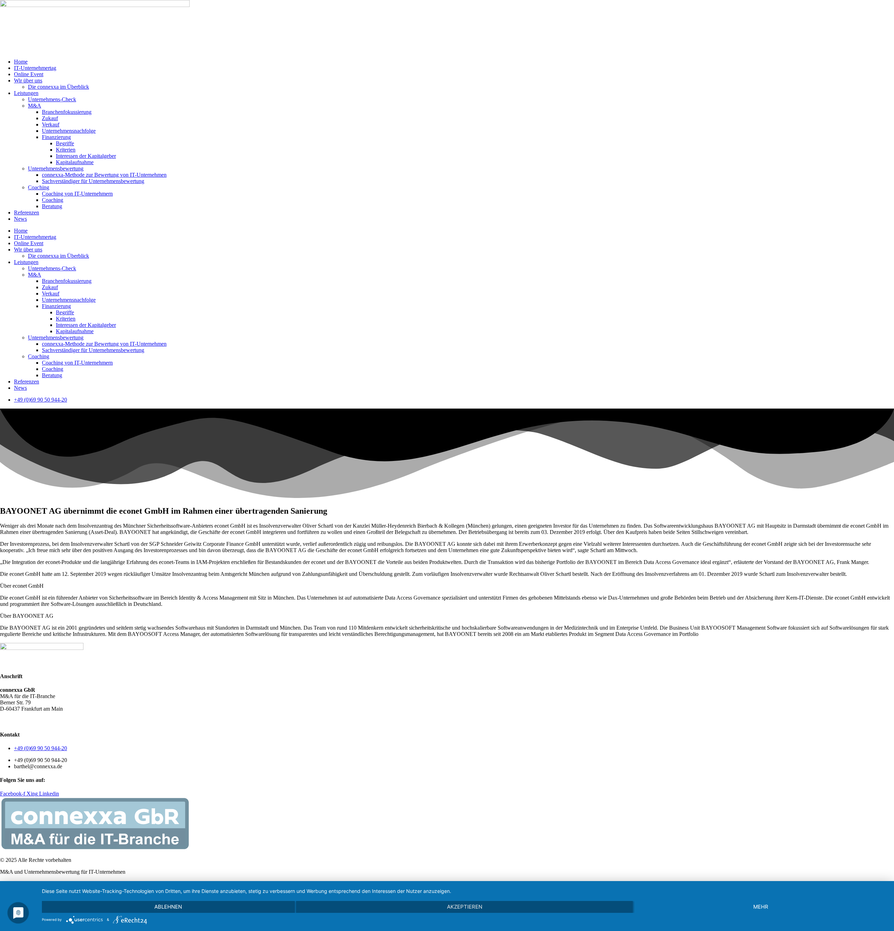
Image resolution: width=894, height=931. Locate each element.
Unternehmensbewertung (55, 168)
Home (21, 62)
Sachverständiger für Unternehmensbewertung (93, 181)
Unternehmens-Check (52, 99)
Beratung (52, 206)
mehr (760, 906)
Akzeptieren (464, 906)
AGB (6, 721)
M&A (34, 106)
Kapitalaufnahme (75, 162)
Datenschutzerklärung (40, 721)
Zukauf (50, 118)
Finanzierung (56, 137)
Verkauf (50, 124)
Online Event (28, 74)
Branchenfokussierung (66, 112)
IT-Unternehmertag (35, 68)
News (20, 219)
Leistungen (26, 93)
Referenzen (26, 212)
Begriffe (65, 143)
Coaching (38, 187)
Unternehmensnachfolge (69, 131)
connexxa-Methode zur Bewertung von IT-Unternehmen (104, 175)
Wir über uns (28, 80)
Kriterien (65, 150)
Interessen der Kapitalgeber (86, 156)
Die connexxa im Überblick (58, 87)
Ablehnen (168, 906)
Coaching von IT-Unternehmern (77, 194)
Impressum (80, 721)
